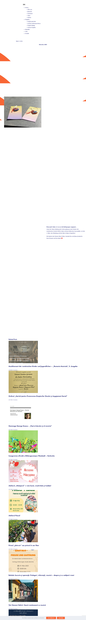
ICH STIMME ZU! (51, 617)
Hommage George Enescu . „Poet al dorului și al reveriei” (22, 411)
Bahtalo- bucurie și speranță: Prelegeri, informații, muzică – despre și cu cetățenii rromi (22, 561)
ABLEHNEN (61, 617)
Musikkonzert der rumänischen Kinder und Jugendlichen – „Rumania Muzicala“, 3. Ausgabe (22, 352)
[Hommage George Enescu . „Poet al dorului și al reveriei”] (23, 412)
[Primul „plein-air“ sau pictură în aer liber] (23, 531)
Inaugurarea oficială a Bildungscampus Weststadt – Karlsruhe (22, 441)
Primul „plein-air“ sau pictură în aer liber (22, 531)
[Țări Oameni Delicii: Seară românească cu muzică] (23, 591)
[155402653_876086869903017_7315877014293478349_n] (22, 97)
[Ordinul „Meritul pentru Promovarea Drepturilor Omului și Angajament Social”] (23, 382)
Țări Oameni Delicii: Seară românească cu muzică (22, 590)
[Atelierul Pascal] (23, 501)
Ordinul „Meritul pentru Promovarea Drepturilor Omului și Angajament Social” (22, 381)
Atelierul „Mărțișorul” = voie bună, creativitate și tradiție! (22, 471)
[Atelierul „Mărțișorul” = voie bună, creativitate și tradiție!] (23, 471)
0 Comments (15, 399)
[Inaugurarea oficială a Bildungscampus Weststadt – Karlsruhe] (23, 441)
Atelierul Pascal (22, 501)
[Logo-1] (11, 18)
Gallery (24, 352)
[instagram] (78, 19)
